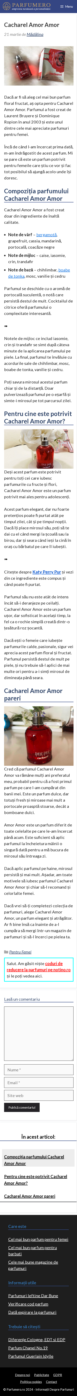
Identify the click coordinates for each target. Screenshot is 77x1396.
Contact (51, 1382)
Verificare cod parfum (28, 1303)
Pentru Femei (20, 951)
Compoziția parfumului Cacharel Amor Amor (34, 1160)
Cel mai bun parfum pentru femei (38, 1239)
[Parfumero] (26, 6)
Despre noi (22, 1375)
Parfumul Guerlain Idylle (30, 1356)
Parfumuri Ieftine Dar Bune (33, 1295)
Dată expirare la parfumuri (32, 1312)
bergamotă (46, 234)
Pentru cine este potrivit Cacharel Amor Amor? (35, 1180)
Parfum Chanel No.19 (28, 1347)
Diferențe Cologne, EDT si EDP (36, 1339)
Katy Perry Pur (46, 571)
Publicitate (41, 1375)
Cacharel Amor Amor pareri (29, 1196)
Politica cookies (31, 1382)
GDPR (57, 1375)
